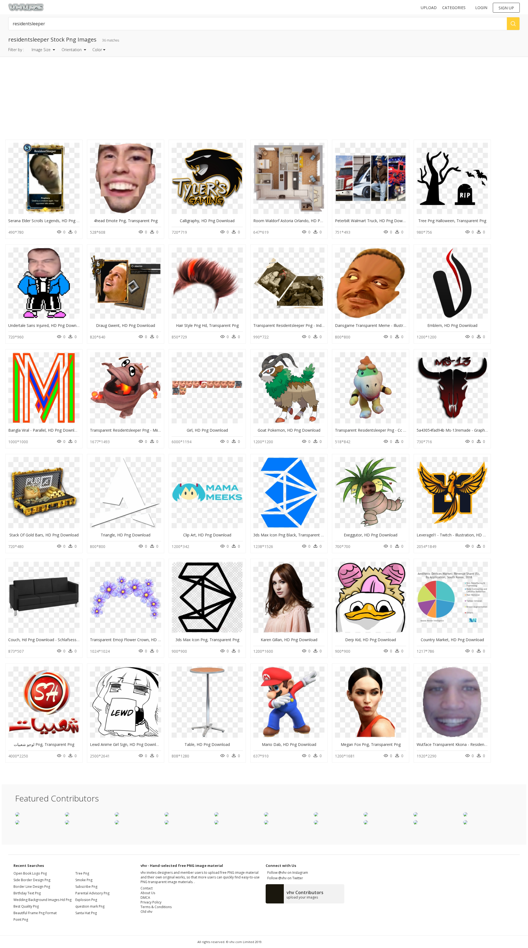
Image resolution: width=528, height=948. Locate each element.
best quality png (26, 906)
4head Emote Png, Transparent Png (126, 220)
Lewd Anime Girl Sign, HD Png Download (126, 744)
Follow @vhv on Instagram (287, 872)
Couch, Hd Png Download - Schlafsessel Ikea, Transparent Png (64, 639)
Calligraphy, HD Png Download (207, 220)
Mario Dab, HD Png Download (289, 744)
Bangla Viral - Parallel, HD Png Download (44, 430)
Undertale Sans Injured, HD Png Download (46, 325)
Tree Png (82, 873)
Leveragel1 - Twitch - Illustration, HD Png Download (463, 535)
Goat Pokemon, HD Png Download (289, 430)
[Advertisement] (165, 99)
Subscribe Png (86, 886)
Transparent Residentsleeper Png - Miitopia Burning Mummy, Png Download (158, 430)
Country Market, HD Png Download (452, 639)
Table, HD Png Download (207, 744)
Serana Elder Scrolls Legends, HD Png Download (51, 220)
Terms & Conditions (156, 907)
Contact (147, 888)
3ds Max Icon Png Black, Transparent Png (290, 535)
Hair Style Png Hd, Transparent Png (207, 325)
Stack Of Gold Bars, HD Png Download (44, 535)
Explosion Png (86, 899)
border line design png (31, 886)
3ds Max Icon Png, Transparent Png (207, 639)
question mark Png (90, 906)
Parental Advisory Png (92, 893)
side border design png (31, 880)
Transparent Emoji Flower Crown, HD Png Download (137, 639)
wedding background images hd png (42, 899)
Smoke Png (83, 880)
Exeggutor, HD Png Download (370, 535)
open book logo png (30, 873)
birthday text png (27, 893)
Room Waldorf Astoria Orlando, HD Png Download (298, 220)
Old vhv (146, 911)
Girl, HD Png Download (207, 430)
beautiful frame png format (35, 913)
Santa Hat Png (86, 913)
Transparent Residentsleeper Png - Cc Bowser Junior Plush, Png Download (401, 430)
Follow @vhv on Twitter (284, 878)
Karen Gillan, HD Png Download (289, 639)
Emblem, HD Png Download (452, 325)
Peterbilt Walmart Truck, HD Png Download (374, 220)
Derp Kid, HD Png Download (370, 639)
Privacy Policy (151, 902)
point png (20, 919)
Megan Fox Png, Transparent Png (371, 744)
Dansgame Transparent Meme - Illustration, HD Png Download (391, 325)
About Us (148, 893)
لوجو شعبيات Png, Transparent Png (44, 744)
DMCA (145, 897)
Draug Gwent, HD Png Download (125, 325)
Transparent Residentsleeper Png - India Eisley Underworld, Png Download (319, 325)
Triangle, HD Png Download (125, 535)
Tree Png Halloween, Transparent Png (452, 220)
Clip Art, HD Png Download (207, 535)
